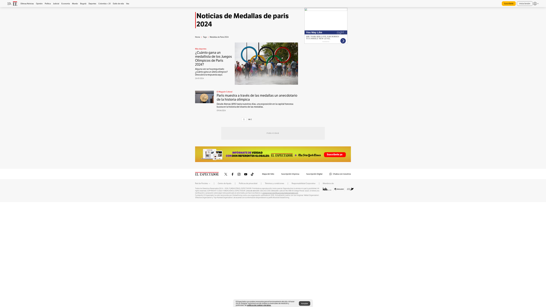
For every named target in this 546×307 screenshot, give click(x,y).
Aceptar (304, 303)
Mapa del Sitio (268, 174)
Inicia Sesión (524, 3)
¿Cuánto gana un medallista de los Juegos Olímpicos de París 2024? (213, 58)
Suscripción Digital (314, 174)
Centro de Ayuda (224, 183)
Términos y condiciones (274, 183)
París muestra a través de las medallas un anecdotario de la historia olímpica (257, 97)
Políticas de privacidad (248, 183)
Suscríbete (508, 3)
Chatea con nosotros (342, 174)
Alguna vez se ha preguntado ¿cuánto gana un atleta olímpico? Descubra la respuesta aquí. (211, 72)
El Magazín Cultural (224, 92)
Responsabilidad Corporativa (303, 183)
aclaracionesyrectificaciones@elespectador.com (280, 193)
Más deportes (200, 49)
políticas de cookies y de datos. (259, 305)
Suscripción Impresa (290, 174)
